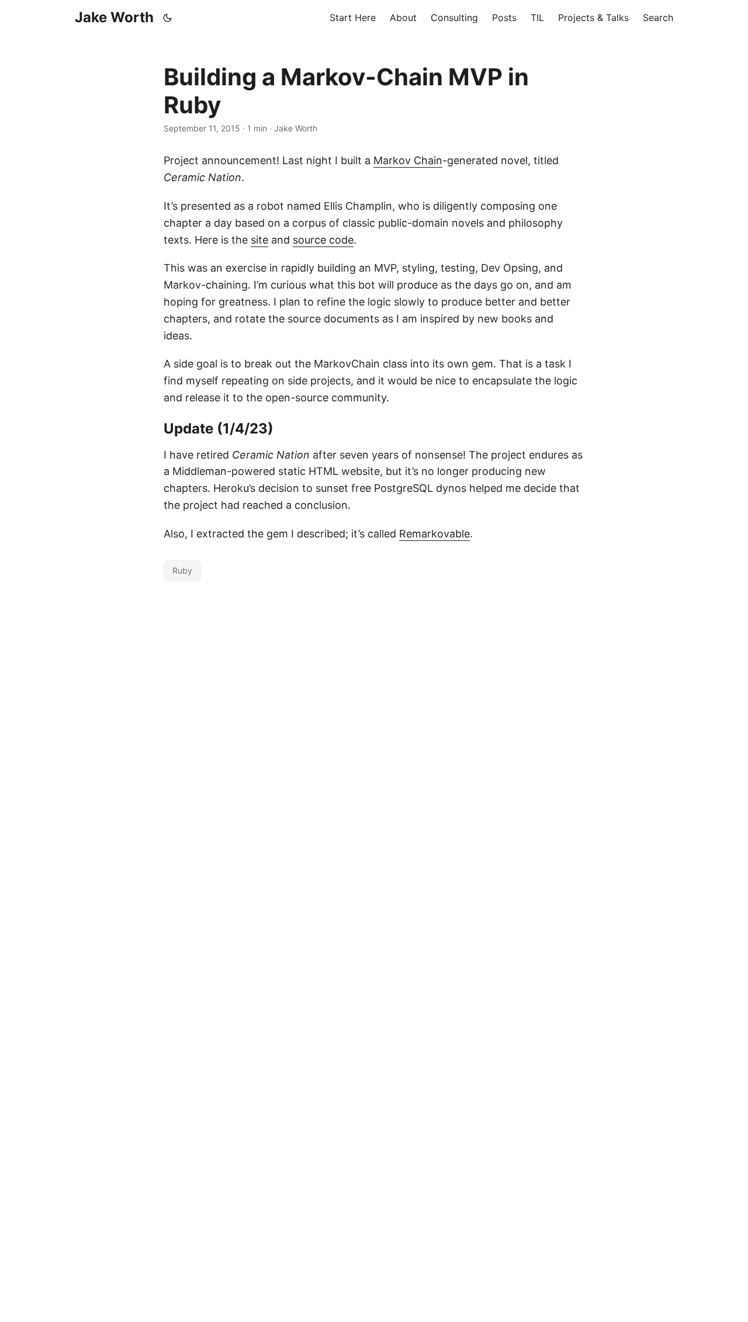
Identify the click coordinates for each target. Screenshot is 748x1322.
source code (323, 240)
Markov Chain (407, 160)
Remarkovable (434, 534)
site (259, 240)
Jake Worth (114, 17)
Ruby (182, 570)
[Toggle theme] (167, 17)
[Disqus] (374, 733)
